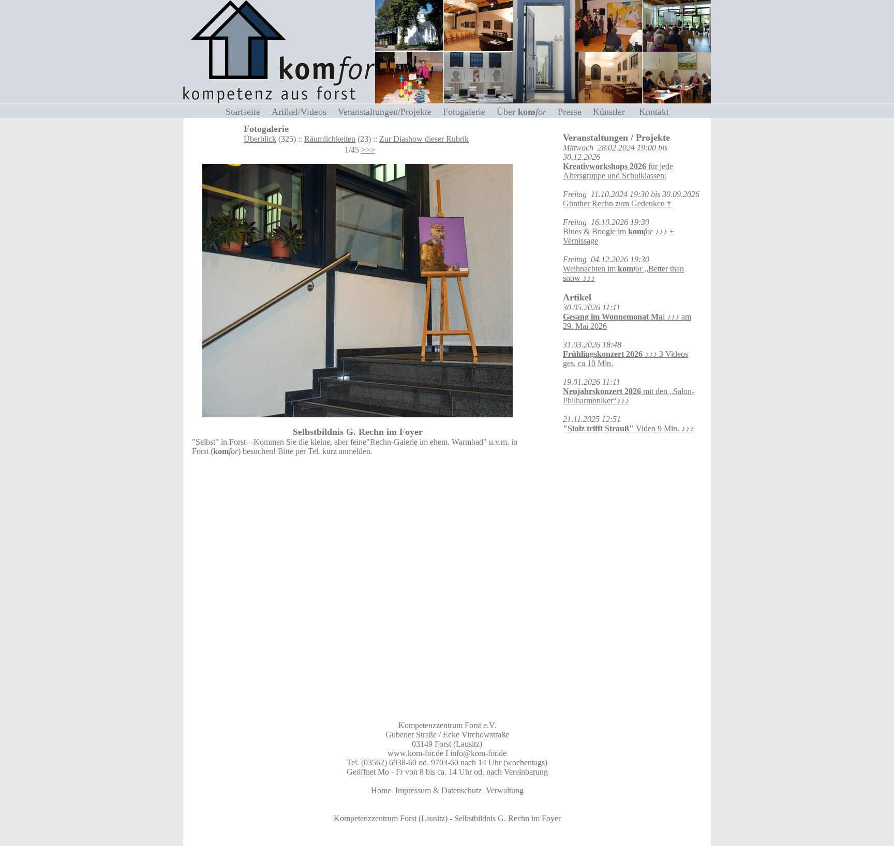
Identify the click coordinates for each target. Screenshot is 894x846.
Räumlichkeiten (329, 138)
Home (381, 790)
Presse (573, 112)
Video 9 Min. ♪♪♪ (628, 428)
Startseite (247, 112)
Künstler (614, 112)
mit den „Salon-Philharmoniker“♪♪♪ (628, 396)
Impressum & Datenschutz (438, 790)
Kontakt (654, 112)
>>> (368, 149)
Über (521, 112)
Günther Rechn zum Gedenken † (617, 203)
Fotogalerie (468, 112)
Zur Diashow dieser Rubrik (424, 138)
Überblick (260, 138)
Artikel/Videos (303, 112)
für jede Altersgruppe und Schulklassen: (618, 171)
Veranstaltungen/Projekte (388, 112)
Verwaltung (505, 790)
